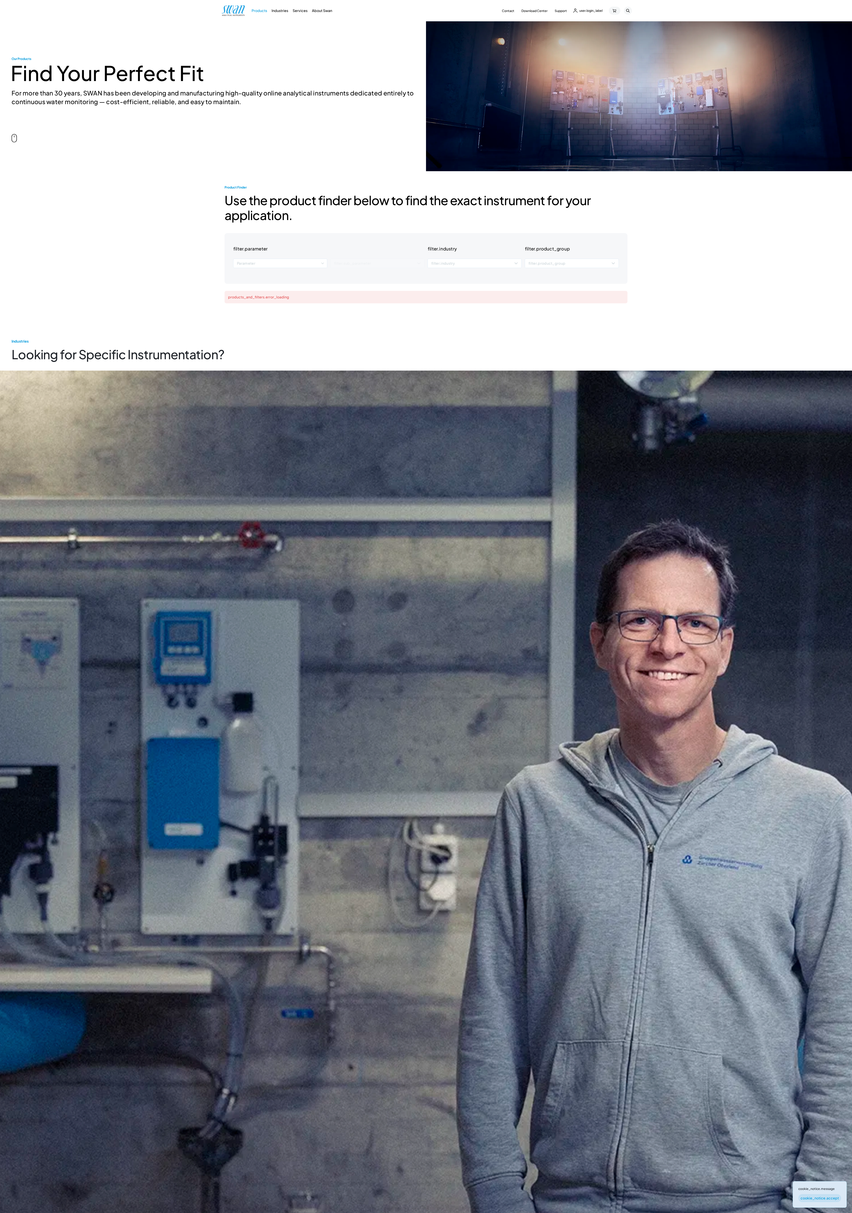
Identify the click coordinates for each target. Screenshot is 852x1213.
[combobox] (280, 263)
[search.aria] (628, 11)
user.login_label (591, 10)
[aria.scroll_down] (14, 138)
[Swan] (233, 11)
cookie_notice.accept (820, 1198)
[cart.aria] (614, 11)
